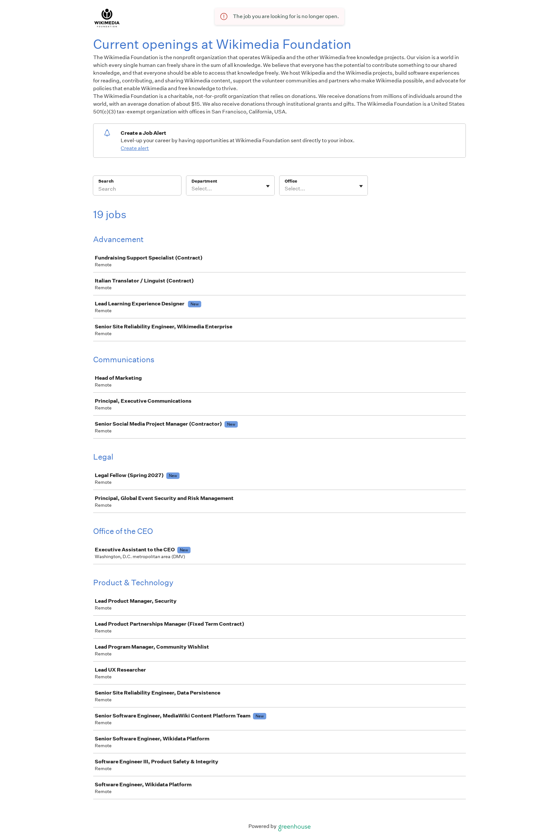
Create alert (135, 148)
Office (291, 181)
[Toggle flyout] (268, 186)
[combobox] (285, 188)
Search (106, 181)
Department (204, 181)
